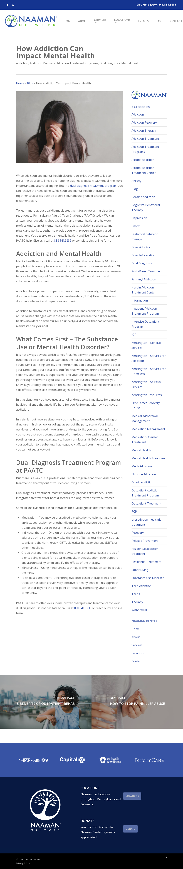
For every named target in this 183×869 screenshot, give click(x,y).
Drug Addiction (142, 247)
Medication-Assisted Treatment (145, 439)
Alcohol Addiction (143, 160)
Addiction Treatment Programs (77, 63)
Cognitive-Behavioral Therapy (146, 207)
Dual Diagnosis (110, 63)
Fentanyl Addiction (144, 279)
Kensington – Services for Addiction (149, 358)
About (136, 637)
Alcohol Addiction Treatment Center (144, 170)
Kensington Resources (147, 395)
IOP (134, 335)
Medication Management (148, 429)
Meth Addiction (142, 466)
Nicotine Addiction (144, 474)
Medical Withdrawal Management (145, 418)
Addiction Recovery (42, 63)
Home (20, 83)
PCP (134, 511)
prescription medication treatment (147, 522)
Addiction (22, 63)
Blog (30, 83)
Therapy (137, 602)
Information (140, 300)
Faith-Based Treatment (147, 271)
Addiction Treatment (145, 139)
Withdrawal (139, 610)
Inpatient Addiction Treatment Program (145, 311)
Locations (138, 653)
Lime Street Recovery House (146, 405)
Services (137, 645)
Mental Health (130, 63)
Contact (137, 661)
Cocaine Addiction (143, 197)
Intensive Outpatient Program (145, 324)
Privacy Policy (23, 863)
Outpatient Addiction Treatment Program (145, 492)
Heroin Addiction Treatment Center (144, 289)
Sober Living (140, 570)
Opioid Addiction (142, 482)
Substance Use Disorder (148, 578)
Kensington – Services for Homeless (149, 371)
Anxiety (136, 181)
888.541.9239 (62, 241)
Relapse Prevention (145, 541)
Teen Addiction (142, 586)
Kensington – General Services (146, 345)
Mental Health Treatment (149, 458)
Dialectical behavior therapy (145, 236)
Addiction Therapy (144, 131)
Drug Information (143, 255)
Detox (136, 226)
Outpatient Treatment (146, 503)
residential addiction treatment (145, 551)
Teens (136, 594)
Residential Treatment (146, 562)
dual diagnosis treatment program (93, 186)
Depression (139, 218)
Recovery (138, 533)
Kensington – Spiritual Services (146, 384)
